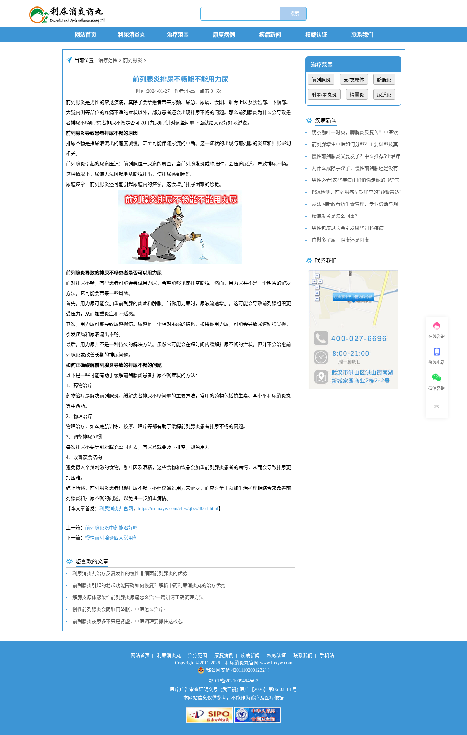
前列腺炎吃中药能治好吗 (111, 527)
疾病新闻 (270, 35)
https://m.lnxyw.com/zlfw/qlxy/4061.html (178, 508)
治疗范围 (178, 35)
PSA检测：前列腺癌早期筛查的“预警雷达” (356, 192)
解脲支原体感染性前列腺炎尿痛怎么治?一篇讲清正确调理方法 (138, 597)
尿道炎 (384, 94)
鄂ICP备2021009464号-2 (233, 680)
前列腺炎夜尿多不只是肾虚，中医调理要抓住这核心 (127, 621)
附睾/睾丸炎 (324, 94)
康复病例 (224, 35)
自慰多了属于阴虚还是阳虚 (340, 240)
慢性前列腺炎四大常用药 (111, 538)
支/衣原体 (354, 79)
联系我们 (362, 35)
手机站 (327, 655)
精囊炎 (357, 94)
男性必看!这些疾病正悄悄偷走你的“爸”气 (355, 180)
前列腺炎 (132, 60)
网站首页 (85, 35)
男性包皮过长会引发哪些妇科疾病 (348, 228)
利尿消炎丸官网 (116, 508)
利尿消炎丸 (131, 35)
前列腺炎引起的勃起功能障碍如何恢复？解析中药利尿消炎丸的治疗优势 (149, 585)
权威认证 (316, 35)
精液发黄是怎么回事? (334, 216)
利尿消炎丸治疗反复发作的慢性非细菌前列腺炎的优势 (129, 573)
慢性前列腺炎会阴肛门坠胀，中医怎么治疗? (118, 609)
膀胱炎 (384, 79)
